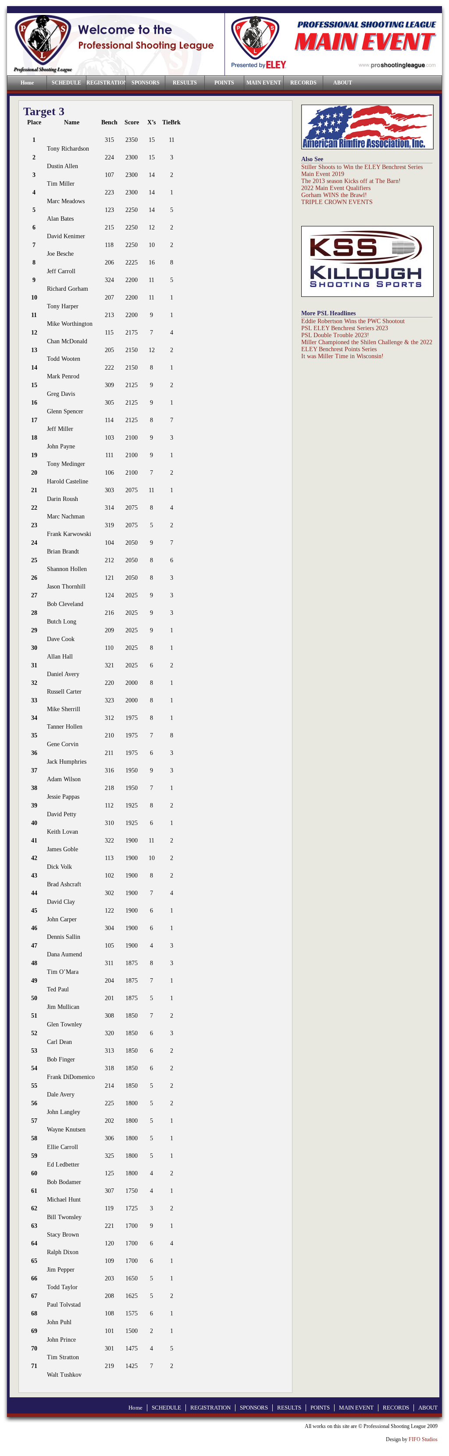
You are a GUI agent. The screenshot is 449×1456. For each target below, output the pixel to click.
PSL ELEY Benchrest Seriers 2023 (344, 328)
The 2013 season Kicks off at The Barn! (351, 181)
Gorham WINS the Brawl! (334, 195)
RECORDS (303, 83)
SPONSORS (146, 83)
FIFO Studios (423, 1439)
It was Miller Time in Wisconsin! (342, 356)
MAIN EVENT (263, 83)
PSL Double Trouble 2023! (335, 335)
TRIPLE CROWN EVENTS (337, 202)
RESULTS (185, 83)
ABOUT (342, 83)
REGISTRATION (105, 83)
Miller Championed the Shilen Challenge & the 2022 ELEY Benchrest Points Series (366, 346)
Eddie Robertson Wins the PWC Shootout (353, 321)
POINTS (224, 83)
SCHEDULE (66, 83)
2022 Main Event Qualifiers (336, 188)
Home (135, 1407)
